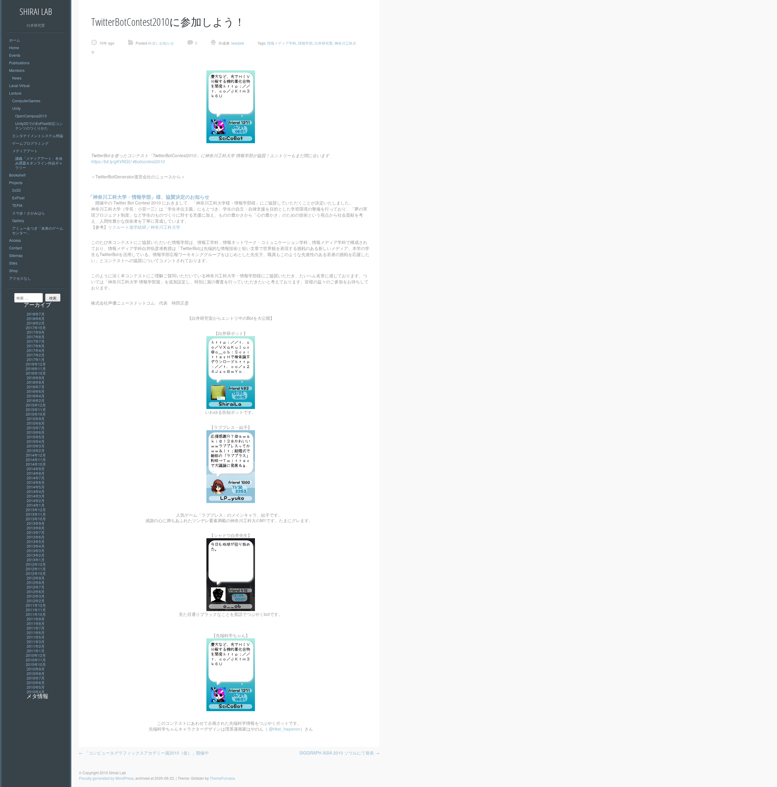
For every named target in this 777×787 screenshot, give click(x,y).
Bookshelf (17, 174)
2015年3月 (36, 445)
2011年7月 (36, 627)
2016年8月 (36, 382)
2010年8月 (36, 673)
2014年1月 (36, 505)
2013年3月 (36, 550)
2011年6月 (36, 632)
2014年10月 (36, 464)
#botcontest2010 (149, 161)
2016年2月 (36, 400)
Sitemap (16, 255)
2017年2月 (36, 354)
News (17, 77)
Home (14, 47)
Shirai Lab (35, 11)
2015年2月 (36, 450)
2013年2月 (36, 555)
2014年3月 (36, 495)
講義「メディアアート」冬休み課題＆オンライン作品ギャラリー (39, 163)
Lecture (15, 93)
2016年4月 (36, 395)
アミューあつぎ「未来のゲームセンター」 (37, 230)
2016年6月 (36, 391)
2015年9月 (36, 418)
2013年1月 (36, 559)
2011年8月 (36, 623)
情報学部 (305, 43)
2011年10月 (36, 614)
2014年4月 (36, 491)
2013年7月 (36, 532)
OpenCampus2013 (31, 115)
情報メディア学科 (281, 43)
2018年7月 (36, 313)
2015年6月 (36, 432)
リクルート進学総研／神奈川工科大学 (144, 227)
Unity (16, 108)
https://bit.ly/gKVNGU (111, 161)
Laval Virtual (19, 85)
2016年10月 (36, 373)
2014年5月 (36, 486)
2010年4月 (36, 691)
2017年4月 (36, 350)
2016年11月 (36, 368)
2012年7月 (36, 586)
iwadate (237, 43)
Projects (15, 182)
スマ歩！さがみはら (28, 212)
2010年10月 (36, 664)
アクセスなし (20, 278)
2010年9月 (36, 668)
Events (14, 55)
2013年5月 (36, 541)
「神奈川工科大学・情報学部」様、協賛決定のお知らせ (148, 196)
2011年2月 (36, 646)
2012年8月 (36, 582)
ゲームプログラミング (30, 143)
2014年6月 (36, 482)
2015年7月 (36, 427)
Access (15, 240)
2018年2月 (36, 323)
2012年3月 (36, 596)
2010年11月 (36, 659)
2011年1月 (36, 650)
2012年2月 (36, 600)
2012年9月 (36, 577)
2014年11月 (36, 459)
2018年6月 (36, 318)
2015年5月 (36, 436)
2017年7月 (36, 341)
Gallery (18, 220)
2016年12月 (36, 363)
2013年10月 (36, 518)
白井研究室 (323, 43)
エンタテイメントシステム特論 (37, 135)
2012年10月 (36, 573)
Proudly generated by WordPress (106, 778)
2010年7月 (36, 678)
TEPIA (17, 205)
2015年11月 (36, 409)
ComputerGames (26, 100)
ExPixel (18, 197)
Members (17, 70)
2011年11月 (36, 609)
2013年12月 (36, 509)
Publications (19, 62)
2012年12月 (36, 564)
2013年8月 (36, 527)
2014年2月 (36, 500)
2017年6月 (36, 345)
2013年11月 (36, 514)
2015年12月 (36, 404)
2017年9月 (36, 332)
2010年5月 (36, 687)
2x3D (16, 190)
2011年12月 (36, 605)
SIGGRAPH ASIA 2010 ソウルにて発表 (339, 753)
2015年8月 (36, 423)
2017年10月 (36, 327)
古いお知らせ (163, 43)
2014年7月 (36, 477)
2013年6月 (36, 536)
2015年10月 (36, 414)
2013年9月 (36, 523)
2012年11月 (36, 568)
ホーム (14, 39)
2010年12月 (36, 655)
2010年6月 (36, 682)
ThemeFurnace (222, 778)
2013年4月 (36, 546)
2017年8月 (36, 336)
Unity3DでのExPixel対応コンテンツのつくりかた (39, 125)
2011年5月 (36, 637)
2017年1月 (36, 359)
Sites (13, 262)
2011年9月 (36, 618)
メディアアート (25, 150)
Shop (13, 270)
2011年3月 (36, 641)
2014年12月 (36, 455)
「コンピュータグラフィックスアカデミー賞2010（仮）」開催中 (144, 753)
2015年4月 (36, 441)
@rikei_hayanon (284, 729)
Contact (15, 247)
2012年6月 (36, 591)
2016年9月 (36, 377)
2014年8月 (36, 473)
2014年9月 (36, 468)
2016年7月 (36, 386)
